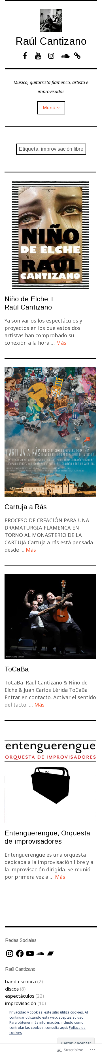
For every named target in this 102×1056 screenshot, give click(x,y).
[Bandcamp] (50, 953)
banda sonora (20, 981)
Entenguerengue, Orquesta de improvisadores (47, 837)
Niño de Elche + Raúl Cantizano (29, 303)
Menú (49, 107)
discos (12, 988)
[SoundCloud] (40, 953)
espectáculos (19, 996)
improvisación (20, 1003)
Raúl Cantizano (51, 41)
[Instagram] (9, 953)
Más (61, 342)
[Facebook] (19, 953)
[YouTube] (30, 953)
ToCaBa (17, 669)
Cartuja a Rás (26, 507)
